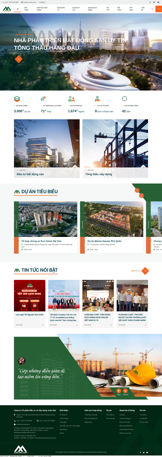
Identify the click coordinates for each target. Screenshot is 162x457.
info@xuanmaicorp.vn (29, 2)
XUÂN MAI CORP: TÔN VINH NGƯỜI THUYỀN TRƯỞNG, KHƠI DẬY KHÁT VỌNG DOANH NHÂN (132, 317)
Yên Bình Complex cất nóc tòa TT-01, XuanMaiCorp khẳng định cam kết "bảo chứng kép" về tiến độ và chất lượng (63, 318)
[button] (76, 83)
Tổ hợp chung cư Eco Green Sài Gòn (41, 241)
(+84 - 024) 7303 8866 (11, 2)
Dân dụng (16, 225)
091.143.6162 (38, 430)
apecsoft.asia (102, 452)
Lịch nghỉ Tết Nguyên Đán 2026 (29, 315)
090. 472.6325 (28, 438)
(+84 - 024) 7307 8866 (47, 421)
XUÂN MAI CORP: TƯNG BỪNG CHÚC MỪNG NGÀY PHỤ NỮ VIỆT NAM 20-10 (97, 317)
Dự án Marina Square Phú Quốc (105, 241)
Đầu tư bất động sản (30, 174)
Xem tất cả (135, 271)
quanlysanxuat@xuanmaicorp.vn (25, 432)
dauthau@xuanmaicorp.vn (47, 438)
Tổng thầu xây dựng (98, 174)
